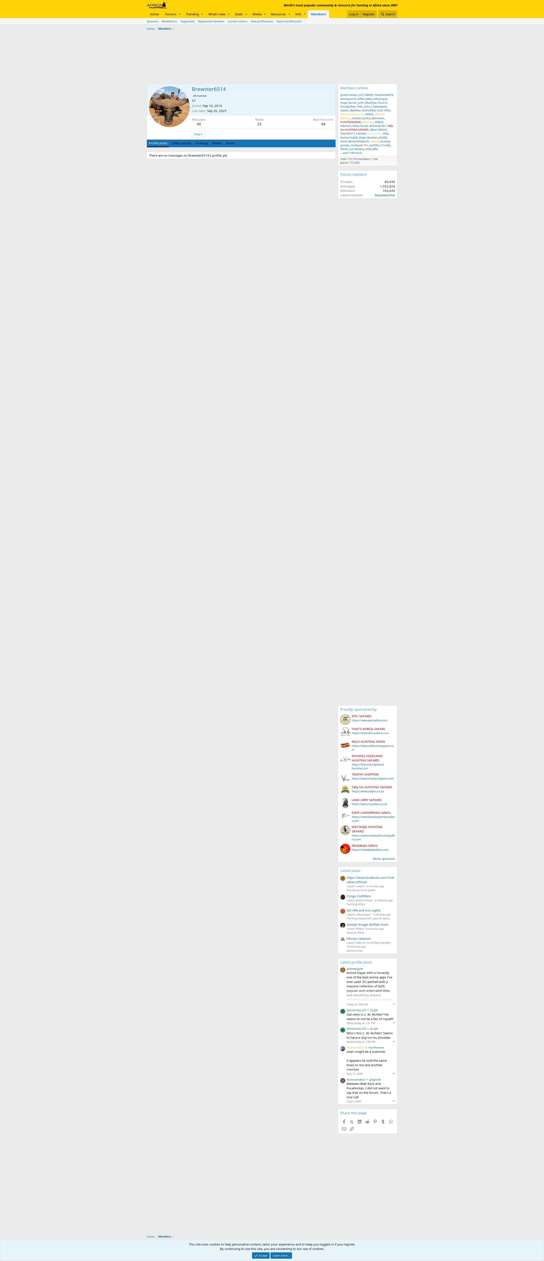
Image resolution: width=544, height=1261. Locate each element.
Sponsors (153, 21)
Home (154, 14)
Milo (386, 133)
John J (368, 106)
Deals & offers (355, 932)
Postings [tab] (202, 143)
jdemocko (378, 118)
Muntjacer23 (348, 99)
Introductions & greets (361, 890)
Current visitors (237, 21)
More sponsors (384, 858)
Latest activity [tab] (181, 143)
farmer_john (356, 103)
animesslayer (355, 969)
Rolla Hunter (360, 126)
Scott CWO (383, 110)
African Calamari (359, 938)
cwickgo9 (356, 145)
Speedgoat (380, 106)
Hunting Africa (356, 904)
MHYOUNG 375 (356, 1010)
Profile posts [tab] (158, 143)
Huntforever (376, 1047)
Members (318, 14)
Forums (170, 14)
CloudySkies (348, 106)
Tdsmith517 (347, 133)
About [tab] (230, 143)
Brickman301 (378, 126)
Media (257, 14)
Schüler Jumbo (361, 118)
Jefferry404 (364, 99)
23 (259, 124)
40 (199, 124)
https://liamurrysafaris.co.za (369, 804)
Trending (192, 14)
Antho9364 (368, 110)
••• (393, 1004)
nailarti (344, 110)
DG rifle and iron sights (364, 910)
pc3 (361, 95)
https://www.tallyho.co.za (368, 791)
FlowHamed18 (384, 95)
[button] (180, 14)
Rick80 (383, 137)
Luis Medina (356, 149)
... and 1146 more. (351, 153)
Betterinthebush (358, 141)
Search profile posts (289, 21)
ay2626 (374, 145)
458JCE (379, 122)
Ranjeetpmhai (385, 195)
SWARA (368, 95)
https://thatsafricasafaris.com (370, 733)
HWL (360, 106)
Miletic (369, 114)
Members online (354, 87)
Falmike (361, 133)
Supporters (187, 21)
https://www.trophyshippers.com (373, 778)
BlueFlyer (371, 103)
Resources (278, 14)
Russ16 (382, 103)
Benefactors (169, 21)
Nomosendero (356, 1079)
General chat (355, 950)
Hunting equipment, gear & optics (368, 918)
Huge (343, 103)
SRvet (343, 149)
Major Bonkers (368, 137)
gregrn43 (375, 1079)
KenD (343, 141)
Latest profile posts (356, 962)
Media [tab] (217, 143)
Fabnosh (345, 126)
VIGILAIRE (371, 149)
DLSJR (374, 1010)
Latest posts (350, 870)
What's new (216, 14)
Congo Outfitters (359, 896)
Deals (239, 14)
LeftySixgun (380, 99)
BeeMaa (355, 110)
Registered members (211, 21)
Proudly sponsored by (358, 709)
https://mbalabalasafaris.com (370, 850)
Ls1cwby (385, 145)
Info (298, 14)
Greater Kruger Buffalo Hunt (367, 924)
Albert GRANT (378, 130)
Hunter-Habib (349, 137)
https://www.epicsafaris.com (369, 720)
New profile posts (262, 21)
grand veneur (348, 95)
